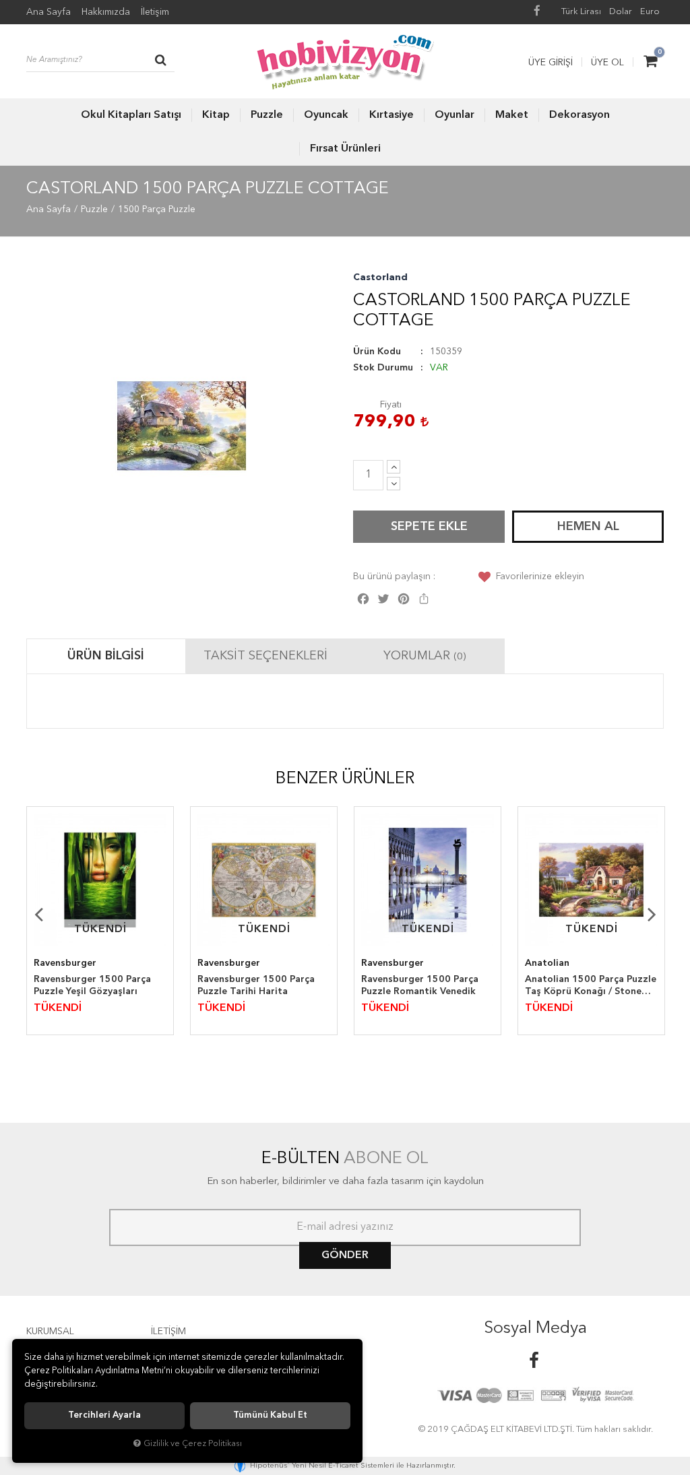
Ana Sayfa (48, 12)
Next (651, 913)
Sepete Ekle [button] (429, 527)
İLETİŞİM (168, 1331)
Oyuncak (326, 115)
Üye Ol (607, 62)
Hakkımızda (106, 12)
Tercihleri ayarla (104, 1415)
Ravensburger (65, 963)
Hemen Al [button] (588, 527)
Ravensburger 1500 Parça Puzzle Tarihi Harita (256, 985)
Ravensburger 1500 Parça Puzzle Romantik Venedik (419, 985)
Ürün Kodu (377, 351)
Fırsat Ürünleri (345, 148)
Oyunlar (454, 115)
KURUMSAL (50, 1331)
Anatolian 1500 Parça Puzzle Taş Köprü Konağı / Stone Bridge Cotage (590, 986)
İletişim (155, 12)
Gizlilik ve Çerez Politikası (193, 1443)
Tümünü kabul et (270, 1415)
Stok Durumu (383, 367)
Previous (38, 913)
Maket (511, 115)
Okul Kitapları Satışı (131, 115)
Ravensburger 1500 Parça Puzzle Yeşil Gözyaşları (92, 985)
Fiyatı (391, 404)
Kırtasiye (391, 115)
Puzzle (267, 115)
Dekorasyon (579, 115)
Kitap (216, 115)
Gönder (345, 1255)
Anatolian (547, 963)
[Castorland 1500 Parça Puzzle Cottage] (181, 426)
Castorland (380, 277)
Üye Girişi (550, 62)
